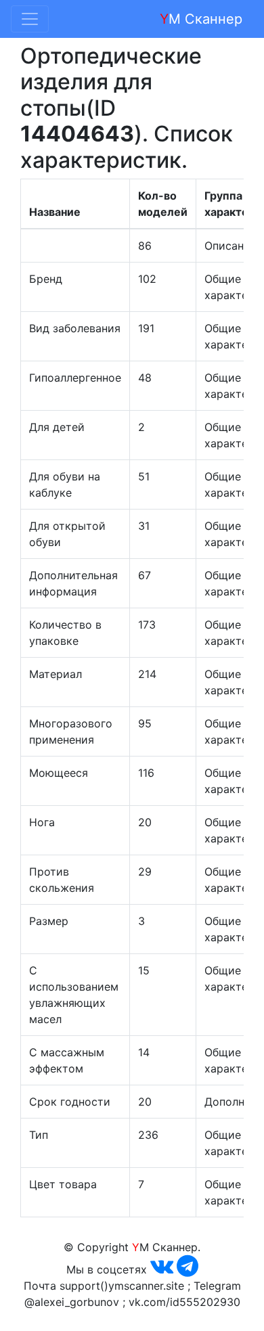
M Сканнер (201, 19)
